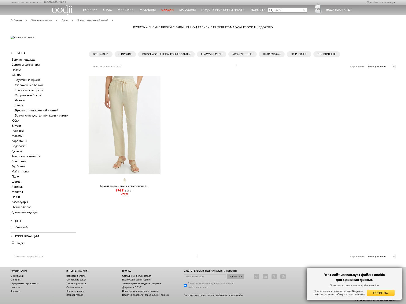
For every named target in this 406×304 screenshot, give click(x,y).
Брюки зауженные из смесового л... (124, 186)
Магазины (187, 9)
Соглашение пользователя (136, 276)
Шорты (16, 181)
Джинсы (17, 151)
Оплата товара (74, 287)
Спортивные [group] (327, 54)
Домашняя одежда (25, 212)
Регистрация (387, 2)
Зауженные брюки (27, 80)
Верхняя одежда (23, 59)
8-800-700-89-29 (55, 2)
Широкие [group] (125, 54)
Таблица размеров (76, 283)
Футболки (18, 166)
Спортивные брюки (28, 95)
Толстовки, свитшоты (26, 156)
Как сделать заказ (76, 279)
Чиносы (20, 100)
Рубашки (18, 130)
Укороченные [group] (242, 54)
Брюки (17, 74)
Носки (16, 197)
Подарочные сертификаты (223, 9)
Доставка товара (75, 291)
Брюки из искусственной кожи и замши (41, 115)
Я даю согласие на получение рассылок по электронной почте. (211, 285)
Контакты (16, 291)
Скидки (20, 243)
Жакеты (17, 135)
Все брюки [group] (100, 54)
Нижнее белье (22, 207)
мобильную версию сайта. (230, 295)
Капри (19, 105)
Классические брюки (29, 90)
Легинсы (17, 186)
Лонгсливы (19, 161)
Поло (15, 176)
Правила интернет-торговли (137, 279)
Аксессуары (20, 202)
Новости (258, 9)
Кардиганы (19, 141)
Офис (107, 9)
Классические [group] (211, 54)
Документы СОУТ (131, 287)
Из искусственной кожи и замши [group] (166, 54)
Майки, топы (20, 171)
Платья (17, 69)
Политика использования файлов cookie (354, 285)
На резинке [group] (299, 54)
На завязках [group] (271, 54)
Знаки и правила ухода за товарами (141, 283)
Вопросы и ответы (76, 276)
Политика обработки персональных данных (145, 295)
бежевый (21, 227)
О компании (17, 276)
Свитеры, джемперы (26, 64)
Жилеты (17, 191)
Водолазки (19, 146)
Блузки (16, 125)
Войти (374, 2)
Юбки (15, 120)
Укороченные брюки (29, 85)
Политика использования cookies (140, 291)
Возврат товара (74, 295)
